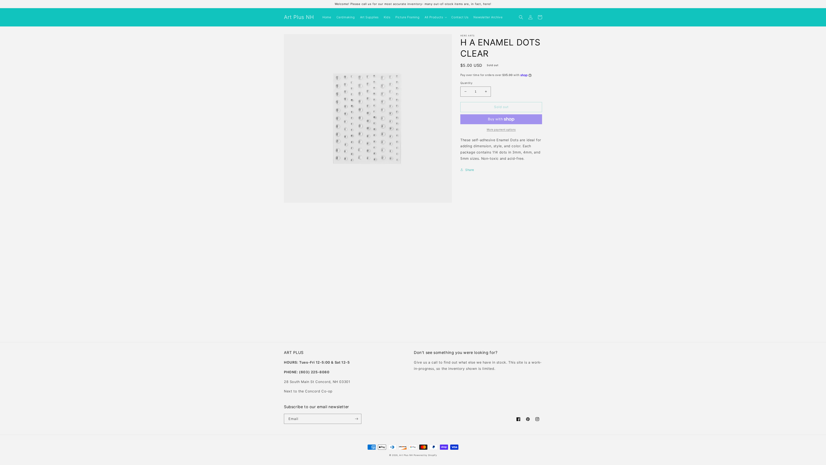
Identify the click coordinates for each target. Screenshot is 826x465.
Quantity (466, 83)
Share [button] (469, 170)
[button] (435, 17)
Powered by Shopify (425, 455)
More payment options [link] (501, 129)
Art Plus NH (406, 455)
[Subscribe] (356, 419)
